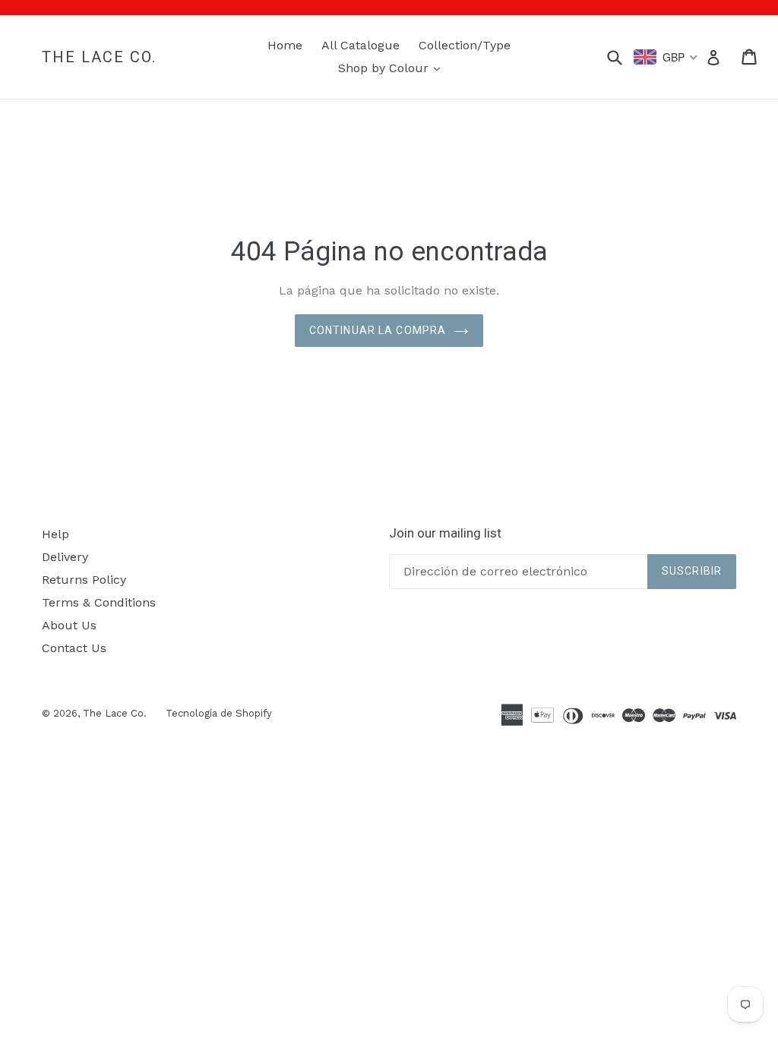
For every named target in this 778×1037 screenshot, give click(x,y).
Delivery (65, 557)
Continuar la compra (377, 330)
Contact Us (74, 648)
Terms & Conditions (99, 602)
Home (284, 45)
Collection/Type (465, 45)
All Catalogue (360, 45)
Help (55, 534)
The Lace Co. (99, 57)
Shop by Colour (393, 67)
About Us (69, 625)
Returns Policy (84, 579)
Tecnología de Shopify (219, 713)
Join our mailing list (445, 533)
